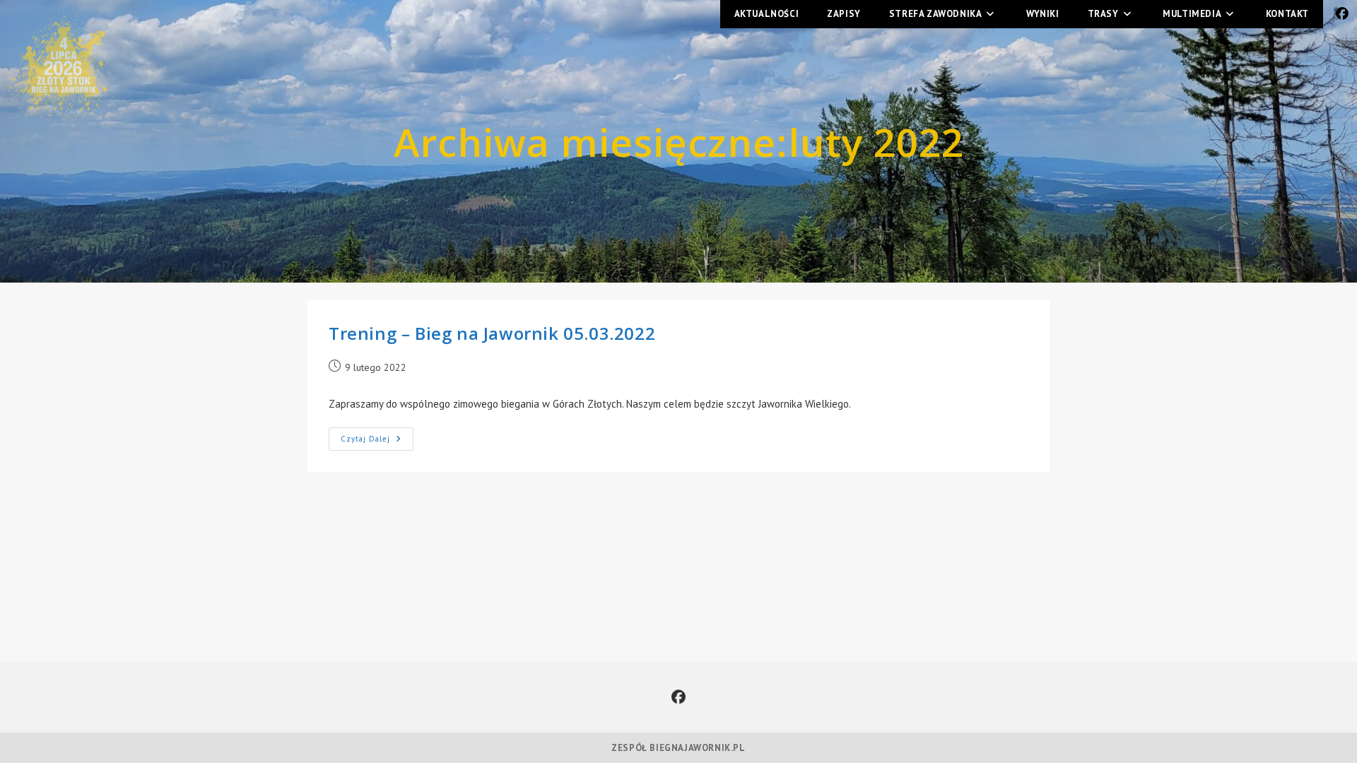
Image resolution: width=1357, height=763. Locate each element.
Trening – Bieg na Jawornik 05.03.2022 (492, 333)
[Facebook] (678, 697)
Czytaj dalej (377, 435)
